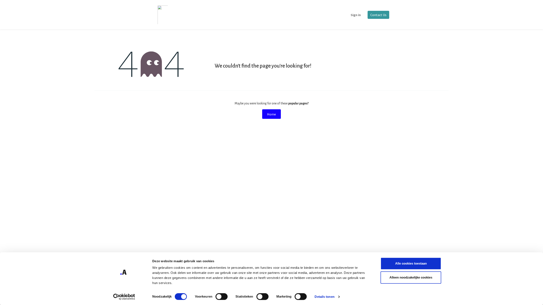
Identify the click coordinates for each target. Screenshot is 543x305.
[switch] (222, 296)
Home (271, 114)
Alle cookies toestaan (411, 263)
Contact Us (378, 15)
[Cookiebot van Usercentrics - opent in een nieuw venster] (124, 297)
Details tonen (324, 296)
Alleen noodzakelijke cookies (410, 277)
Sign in (356, 15)
